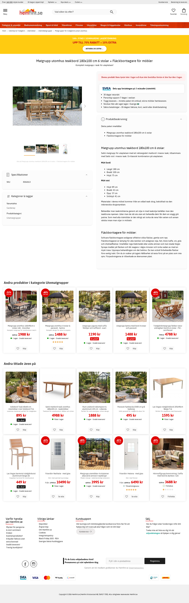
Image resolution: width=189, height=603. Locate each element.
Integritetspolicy (46, 535)
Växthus (128, 25)
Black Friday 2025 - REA (49, 538)
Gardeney (11, 208)
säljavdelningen (153, 533)
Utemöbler (92, 25)
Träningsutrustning (159, 25)
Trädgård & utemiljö (11, 25)
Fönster (79, 25)
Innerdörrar (141, 25)
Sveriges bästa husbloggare (51, 541)
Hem (4, 31)
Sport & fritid (52, 25)
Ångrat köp (43, 527)
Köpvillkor (43, 524)
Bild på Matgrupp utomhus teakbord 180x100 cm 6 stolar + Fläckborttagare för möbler (46, 161)
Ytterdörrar (67, 25)
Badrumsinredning (33, 25)
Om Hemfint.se (45, 530)
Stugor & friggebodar (110, 25)
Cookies (42, 532)
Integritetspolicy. (136, 567)
